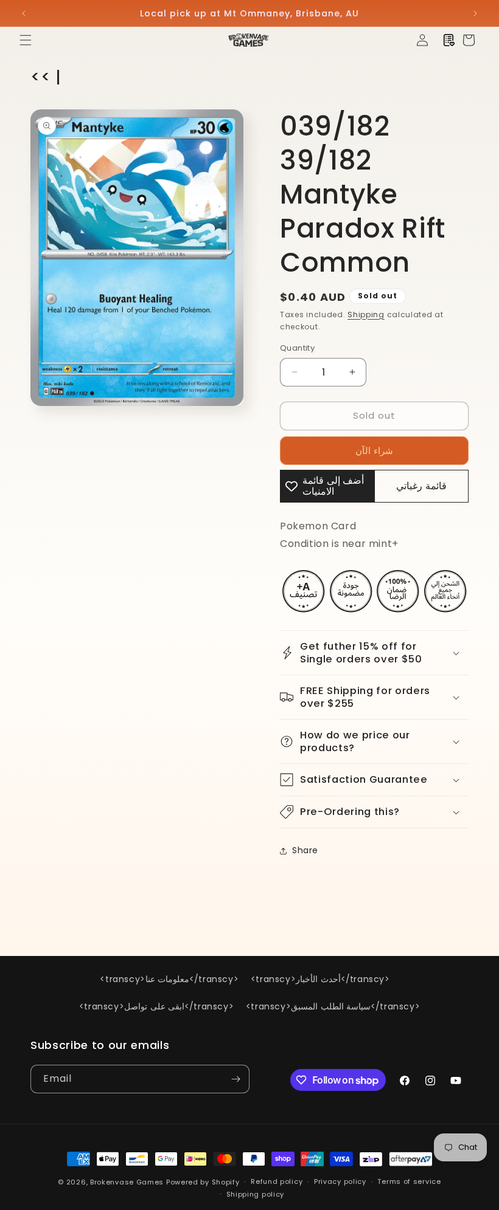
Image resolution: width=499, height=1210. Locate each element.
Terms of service (409, 1181)
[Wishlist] (449, 40)
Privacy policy (340, 1181)
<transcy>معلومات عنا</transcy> (169, 979)
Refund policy (276, 1181)
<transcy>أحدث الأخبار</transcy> (320, 979)
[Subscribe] (235, 1079)
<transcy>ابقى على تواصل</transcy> (156, 1006)
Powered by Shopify (203, 1182)
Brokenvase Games (127, 1182)
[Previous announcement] (23, 13)
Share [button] (305, 850)
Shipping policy (255, 1194)
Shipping (366, 314)
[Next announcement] (475, 13)
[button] (25, 40)
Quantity (297, 348)
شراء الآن (374, 450)
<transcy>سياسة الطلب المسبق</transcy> (333, 1006)
